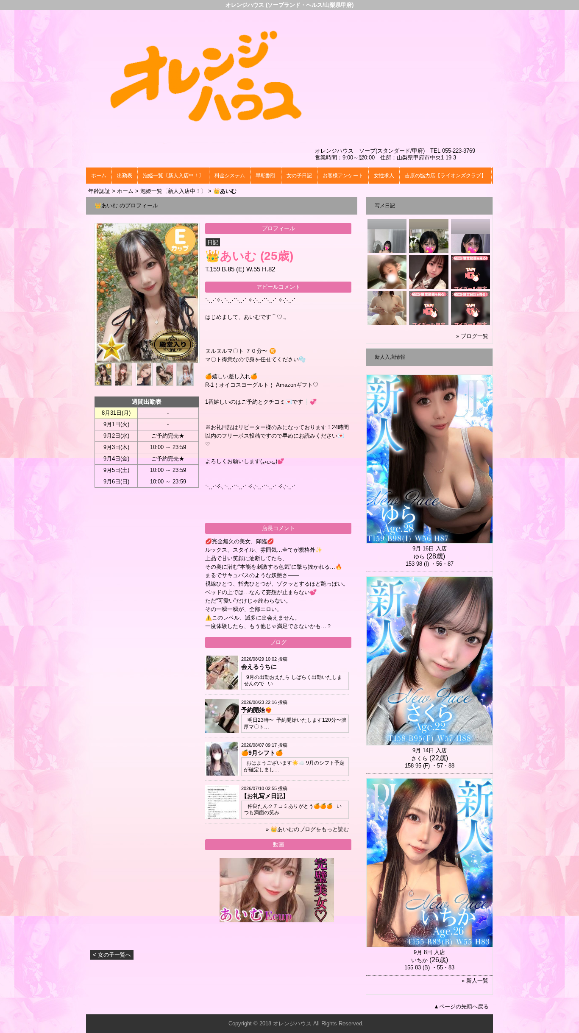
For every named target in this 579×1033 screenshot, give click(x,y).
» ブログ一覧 (472, 336)
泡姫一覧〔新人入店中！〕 (173, 176)
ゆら (419, 556)
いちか (419, 960)
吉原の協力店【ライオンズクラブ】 (445, 176)
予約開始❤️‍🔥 (256, 709)
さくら (419, 758)
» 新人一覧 (475, 980)
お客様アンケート (343, 176)
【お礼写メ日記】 (265, 796)
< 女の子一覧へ (112, 955)
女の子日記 (299, 176)
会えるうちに (259, 666)
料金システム (229, 176)
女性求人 (384, 176)
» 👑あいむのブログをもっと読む (307, 829)
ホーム (98, 176)
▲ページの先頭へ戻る (461, 1006)
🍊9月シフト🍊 (262, 752)
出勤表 (124, 176)
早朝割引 (266, 176)
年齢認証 (99, 191)
